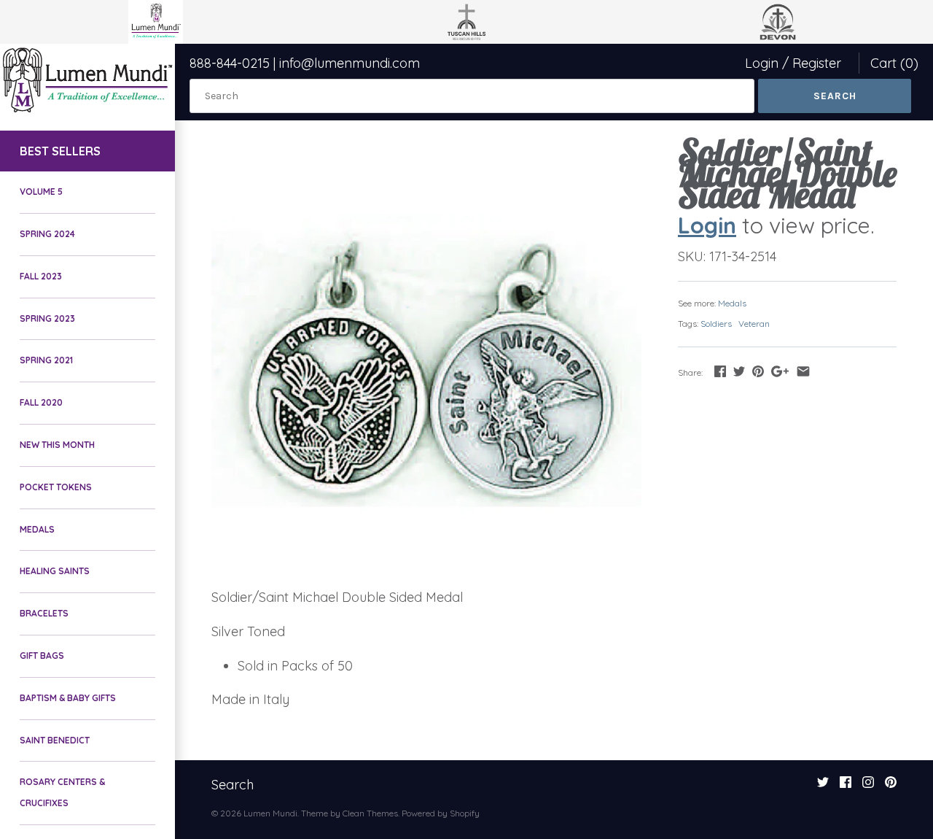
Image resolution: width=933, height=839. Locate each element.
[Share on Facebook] (720, 371)
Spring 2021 (46, 360)
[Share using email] (803, 371)
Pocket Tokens (56, 487)
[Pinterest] (891, 786)
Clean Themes (370, 813)
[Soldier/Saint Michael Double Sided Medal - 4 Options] (426, 357)
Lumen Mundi (270, 813)
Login (761, 63)
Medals (37, 529)
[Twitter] (823, 786)
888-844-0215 (230, 63)
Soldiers (716, 323)
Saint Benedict (55, 740)
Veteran (754, 323)
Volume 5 (41, 191)
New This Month (57, 444)
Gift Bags (42, 655)
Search (232, 784)
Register (816, 63)
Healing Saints (55, 570)
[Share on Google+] (780, 371)
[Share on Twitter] (739, 371)
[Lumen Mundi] (87, 80)
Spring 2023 (47, 318)
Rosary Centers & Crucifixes (62, 792)
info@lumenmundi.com (349, 63)
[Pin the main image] (758, 371)
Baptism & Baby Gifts (68, 697)
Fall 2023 (41, 276)
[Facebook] (845, 786)
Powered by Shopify (441, 813)
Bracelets (44, 613)
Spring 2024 (47, 233)
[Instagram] (868, 786)
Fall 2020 (41, 402)
